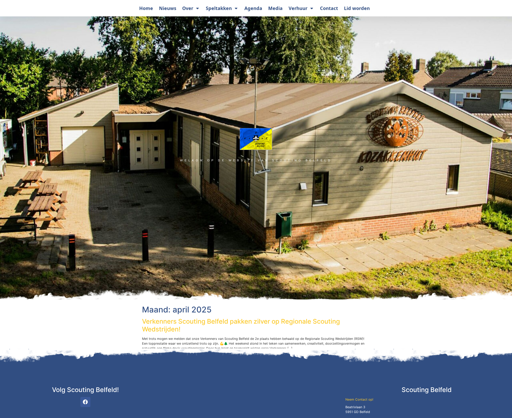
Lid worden (357, 8)
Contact (329, 8)
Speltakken (219, 8)
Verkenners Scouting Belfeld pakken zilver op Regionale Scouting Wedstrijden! (241, 325)
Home (146, 8)
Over (187, 8)
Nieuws (167, 8)
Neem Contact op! (359, 399)
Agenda (253, 8)
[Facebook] (85, 402)
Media (275, 8)
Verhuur (298, 8)
